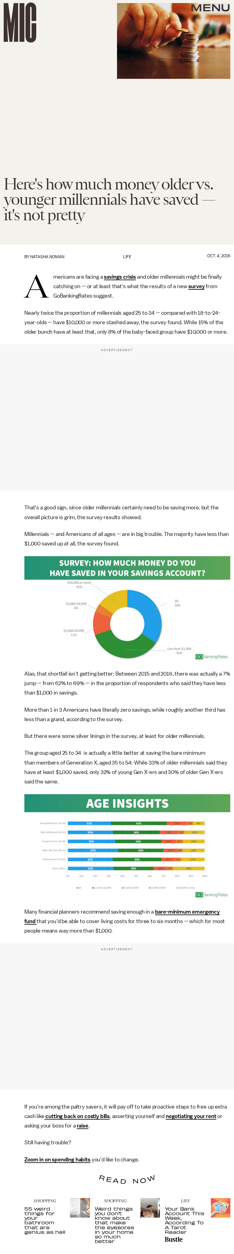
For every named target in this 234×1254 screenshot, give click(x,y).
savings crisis (120, 277)
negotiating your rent (191, 1116)
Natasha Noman (47, 257)
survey (196, 286)
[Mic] (20, 22)
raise (82, 1125)
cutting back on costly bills (77, 1116)
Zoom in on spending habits (57, 1159)
